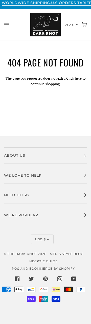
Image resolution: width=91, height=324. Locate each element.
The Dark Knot (22, 254)
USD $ (69, 24)
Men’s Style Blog (66, 254)
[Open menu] (11, 24)
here (78, 78)
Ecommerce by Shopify (52, 268)
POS (15, 268)
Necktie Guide (43, 261)
